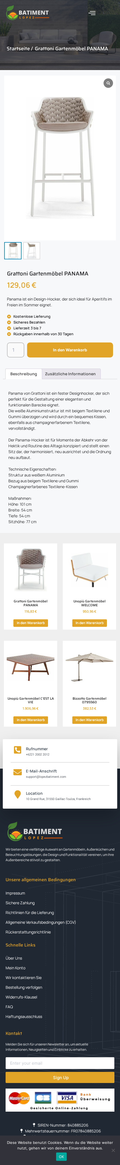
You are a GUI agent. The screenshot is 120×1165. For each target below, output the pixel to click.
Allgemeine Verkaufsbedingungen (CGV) (41, 922)
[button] (92, 13)
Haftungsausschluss (24, 1016)
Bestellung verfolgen (24, 987)
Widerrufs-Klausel (21, 997)
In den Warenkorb (70, 349)
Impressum (15, 893)
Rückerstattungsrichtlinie (28, 932)
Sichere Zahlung (20, 902)
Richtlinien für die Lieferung (30, 912)
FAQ (9, 1006)
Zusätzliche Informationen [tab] (70, 373)
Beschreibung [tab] (23, 373)
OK (61, 1156)
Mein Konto (15, 967)
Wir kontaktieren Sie (24, 977)
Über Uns (14, 958)
